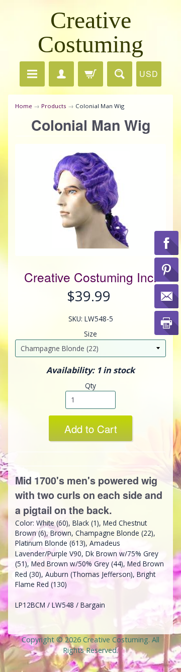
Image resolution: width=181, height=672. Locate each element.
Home (23, 106)
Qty (90, 385)
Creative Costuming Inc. (90, 277)
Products (53, 106)
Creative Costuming (90, 32)
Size (90, 334)
